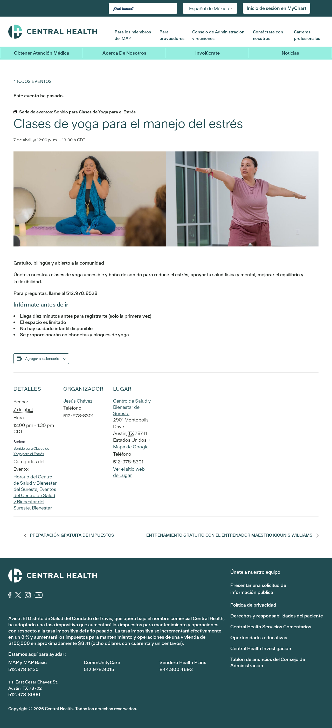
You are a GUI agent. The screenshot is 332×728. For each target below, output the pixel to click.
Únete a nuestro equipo (255, 572)
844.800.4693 (176, 669)
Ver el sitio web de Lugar (129, 472)
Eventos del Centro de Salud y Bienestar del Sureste (34, 498)
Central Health (57, 32)
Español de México (209, 8)
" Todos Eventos (32, 81)
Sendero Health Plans (183, 662)
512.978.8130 (23, 669)
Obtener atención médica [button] (41, 53)
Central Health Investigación (260, 648)
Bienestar (42, 508)
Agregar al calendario (42, 358)
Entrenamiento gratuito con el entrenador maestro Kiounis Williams (230, 535)
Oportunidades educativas (258, 637)
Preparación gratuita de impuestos (71, 535)
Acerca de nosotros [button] (124, 53)
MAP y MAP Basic (27, 662)
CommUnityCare (102, 662)
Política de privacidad (253, 605)
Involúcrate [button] (207, 53)
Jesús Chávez (78, 401)
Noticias (290, 53)
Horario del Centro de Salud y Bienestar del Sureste (35, 483)
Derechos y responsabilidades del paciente (276, 616)
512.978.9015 (99, 669)
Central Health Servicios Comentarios (270, 627)
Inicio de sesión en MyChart (276, 8)
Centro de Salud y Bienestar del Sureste (132, 407)
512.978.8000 (24, 694)
